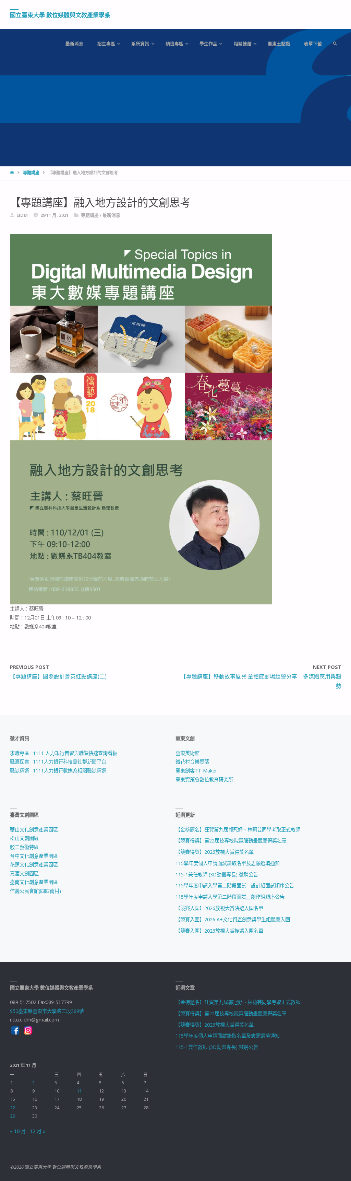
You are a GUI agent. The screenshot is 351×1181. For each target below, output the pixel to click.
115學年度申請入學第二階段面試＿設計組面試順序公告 (235, 885)
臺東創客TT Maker (196, 770)
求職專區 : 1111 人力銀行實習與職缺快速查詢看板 (63, 753)
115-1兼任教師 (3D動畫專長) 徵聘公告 (217, 874)
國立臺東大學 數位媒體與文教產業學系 (60, 15)
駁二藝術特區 (24, 847)
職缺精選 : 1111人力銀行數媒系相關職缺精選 (58, 770)
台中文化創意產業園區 (34, 856)
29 (12, 1116)
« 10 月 (18, 1131)
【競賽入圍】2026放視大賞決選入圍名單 (219, 908)
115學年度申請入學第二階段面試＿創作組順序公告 (230, 897)
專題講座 (31, 173)
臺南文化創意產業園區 (34, 882)
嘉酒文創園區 (24, 873)
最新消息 (111, 215)
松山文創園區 (24, 838)
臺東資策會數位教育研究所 (204, 779)
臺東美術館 (187, 753)
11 (79, 1091)
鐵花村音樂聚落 (192, 761)
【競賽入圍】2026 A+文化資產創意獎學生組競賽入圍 (233, 919)
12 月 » (38, 1131)
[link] (335, 43)
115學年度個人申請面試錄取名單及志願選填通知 (228, 863)
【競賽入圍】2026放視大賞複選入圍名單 (219, 931)
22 (12, 1108)
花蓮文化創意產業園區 (34, 864)
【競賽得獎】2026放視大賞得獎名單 (215, 852)
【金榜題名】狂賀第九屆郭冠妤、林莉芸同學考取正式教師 (238, 829)
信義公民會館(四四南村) (35, 891)
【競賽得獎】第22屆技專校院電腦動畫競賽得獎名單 (231, 840)
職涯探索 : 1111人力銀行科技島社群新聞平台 (58, 761)
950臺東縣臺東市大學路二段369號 (47, 1011)
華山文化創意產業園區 (34, 829)
